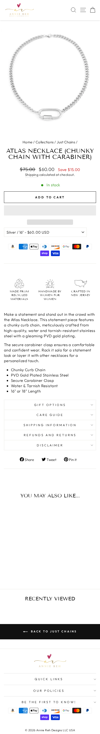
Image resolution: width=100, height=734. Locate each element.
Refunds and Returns (50, 435)
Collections (45, 142)
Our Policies (49, 690)
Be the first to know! (49, 702)
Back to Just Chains (53, 631)
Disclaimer (50, 445)
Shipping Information (50, 425)
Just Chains (66, 142)
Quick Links (49, 679)
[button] (50, 210)
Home (28, 142)
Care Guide (50, 415)
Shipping (31, 175)
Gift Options (50, 405)
